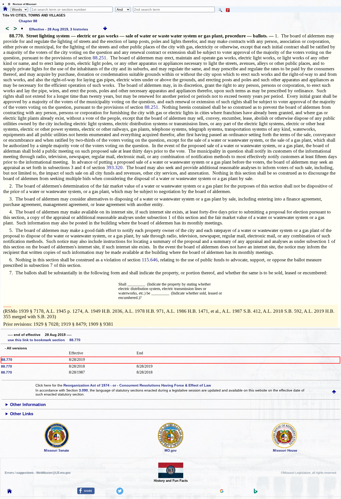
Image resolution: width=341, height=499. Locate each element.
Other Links (21, 413)
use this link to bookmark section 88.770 (44, 340)
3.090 (83, 390)
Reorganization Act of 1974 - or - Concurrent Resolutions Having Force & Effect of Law (137, 385)
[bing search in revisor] (255, 492)
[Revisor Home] (9, 492)
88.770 (6, 360)
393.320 (114, 167)
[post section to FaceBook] (86, 493)
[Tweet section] (119, 493)
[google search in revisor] (221, 492)
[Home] (5, 8)
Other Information (28, 404)
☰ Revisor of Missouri (20, 4)
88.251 (99, 57)
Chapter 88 (28, 21)
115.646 (150, 259)
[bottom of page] (105, 29)
